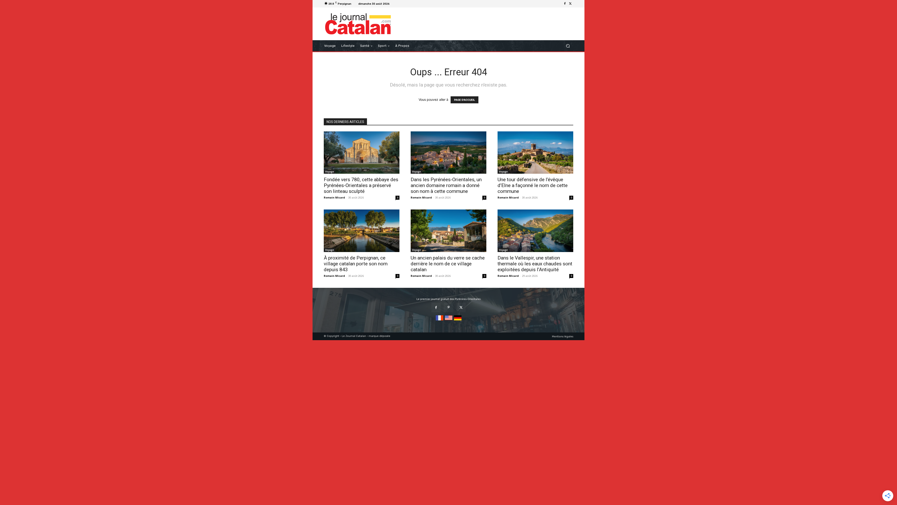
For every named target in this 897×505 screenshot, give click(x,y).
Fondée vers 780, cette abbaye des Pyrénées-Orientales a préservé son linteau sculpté (361, 185)
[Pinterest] (448, 307)
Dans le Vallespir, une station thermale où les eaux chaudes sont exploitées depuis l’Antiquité (535, 263)
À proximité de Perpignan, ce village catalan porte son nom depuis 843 (356, 263)
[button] (567, 45)
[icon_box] (397, 4)
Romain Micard (334, 197)
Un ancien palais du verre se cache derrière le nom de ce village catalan (448, 263)
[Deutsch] (458, 321)
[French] (439, 321)
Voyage (329, 171)
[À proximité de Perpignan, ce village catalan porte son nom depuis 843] (361, 230)
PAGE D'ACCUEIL (464, 99)
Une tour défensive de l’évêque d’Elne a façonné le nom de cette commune (533, 185)
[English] (449, 321)
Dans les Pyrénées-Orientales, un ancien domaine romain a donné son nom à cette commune (446, 185)
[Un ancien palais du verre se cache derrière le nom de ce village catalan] (448, 230)
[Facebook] (565, 4)
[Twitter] (570, 4)
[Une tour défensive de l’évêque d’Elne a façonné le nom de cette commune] (535, 152)
